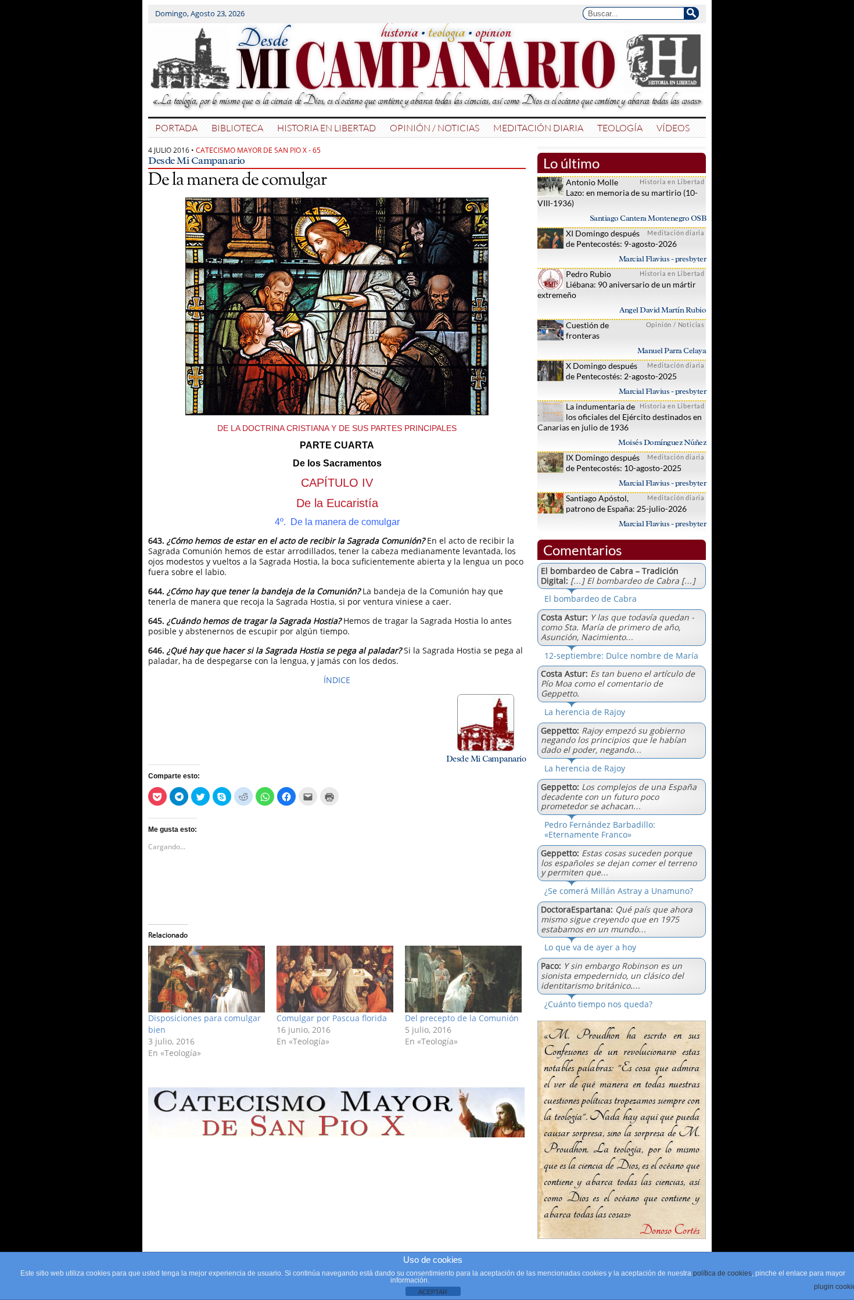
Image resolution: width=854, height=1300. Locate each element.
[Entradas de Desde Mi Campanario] (485, 747)
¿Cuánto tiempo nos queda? (598, 1004)
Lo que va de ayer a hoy (590, 947)
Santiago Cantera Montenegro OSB (648, 218)
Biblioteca (237, 127)
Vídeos (673, 127)
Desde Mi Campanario (196, 160)
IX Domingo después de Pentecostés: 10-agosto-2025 (623, 463)
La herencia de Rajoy (584, 711)
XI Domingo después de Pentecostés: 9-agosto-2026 (621, 238)
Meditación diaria (538, 127)
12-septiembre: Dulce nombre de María (621, 655)
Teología (620, 127)
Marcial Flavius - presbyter (662, 259)
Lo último (571, 163)
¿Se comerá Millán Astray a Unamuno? (618, 890)
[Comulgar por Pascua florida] (335, 979)
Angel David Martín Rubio (662, 310)
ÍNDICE (337, 679)
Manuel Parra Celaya (671, 350)
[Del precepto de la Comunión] (463, 979)
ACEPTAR (432, 1291)
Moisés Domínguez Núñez (662, 442)
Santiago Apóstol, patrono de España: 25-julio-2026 (626, 503)
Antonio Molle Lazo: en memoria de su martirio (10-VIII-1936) (617, 192)
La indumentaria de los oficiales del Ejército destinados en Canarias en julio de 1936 (619, 416)
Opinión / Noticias (434, 127)
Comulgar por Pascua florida (332, 1018)
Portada (176, 127)
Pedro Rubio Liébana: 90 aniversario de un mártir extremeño (616, 284)
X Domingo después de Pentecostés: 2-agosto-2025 (621, 371)
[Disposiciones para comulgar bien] (206, 979)
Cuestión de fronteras (587, 330)
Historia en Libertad (326, 127)
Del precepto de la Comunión (462, 1018)
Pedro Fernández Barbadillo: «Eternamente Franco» (599, 829)
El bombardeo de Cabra (590, 598)
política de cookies (722, 1273)
